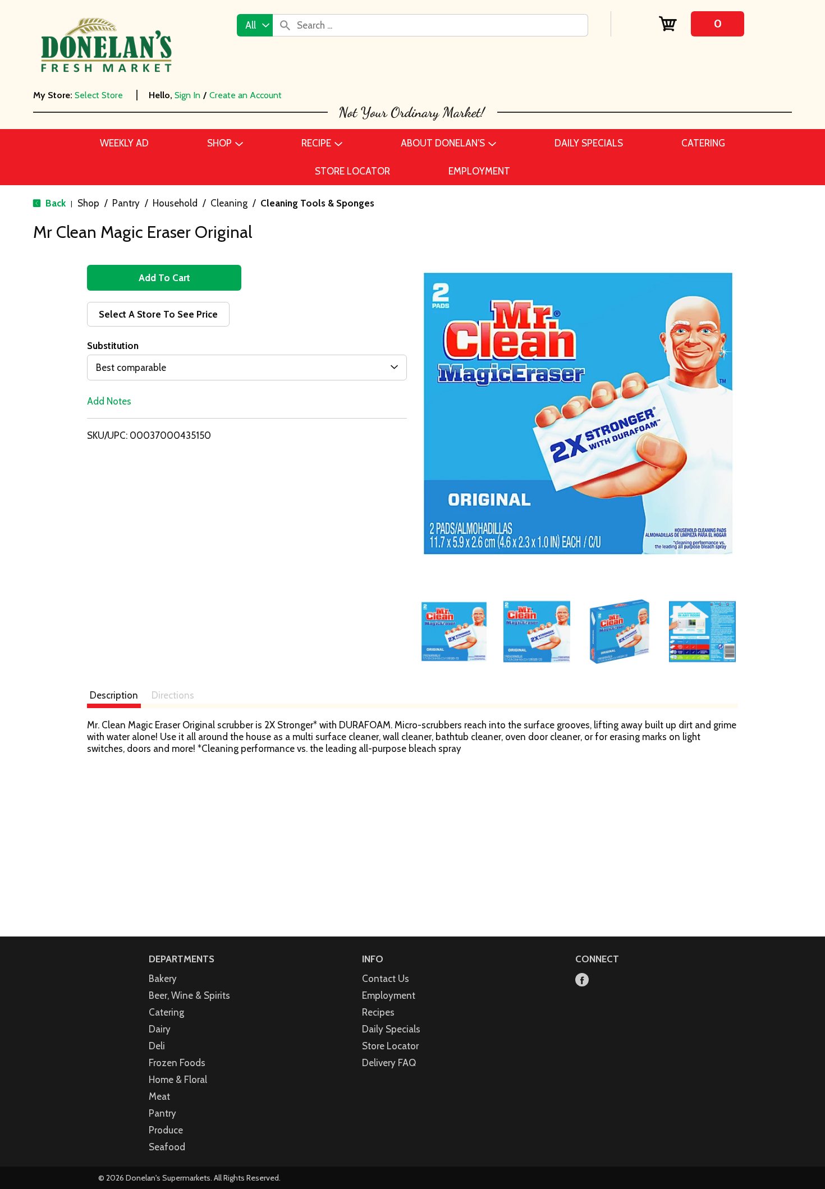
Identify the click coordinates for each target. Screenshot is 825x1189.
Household (175, 203)
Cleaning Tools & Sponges (317, 203)
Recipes (378, 1012)
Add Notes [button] (109, 401)
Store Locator (390, 1046)
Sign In (187, 95)
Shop (88, 203)
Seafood (167, 1147)
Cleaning (228, 203)
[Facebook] (582, 980)
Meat (159, 1096)
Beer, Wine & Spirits (189, 995)
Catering (166, 1012)
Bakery (163, 978)
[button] (454, 632)
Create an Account (245, 95)
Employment (388, 995)
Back (54, 203)
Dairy (160, 1029)
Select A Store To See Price (158, 314)
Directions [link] (173, 695)
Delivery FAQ (389, 1062)
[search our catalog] (285, 25)
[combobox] (255, 25)
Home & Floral (178, 1079)
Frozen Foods (177, 1062)
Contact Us (385, 978)
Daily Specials (391, 1029)
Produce (166, 1130)
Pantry (126, 203)
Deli (157, 1046)
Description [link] (114, 695)
